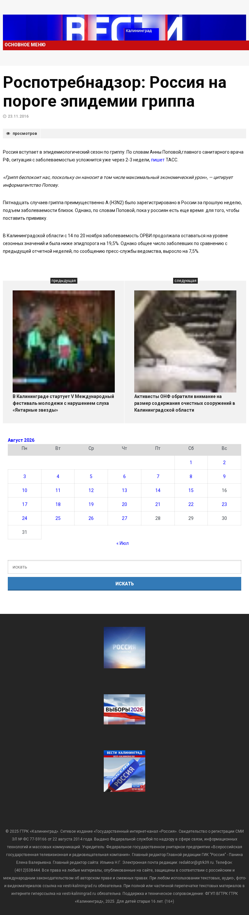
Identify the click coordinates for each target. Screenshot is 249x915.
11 (58, 490)
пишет (158, 159)
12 (91, 490)
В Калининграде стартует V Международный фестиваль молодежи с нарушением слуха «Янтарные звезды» (63, 403)
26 (91, 518)
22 (191, 504)
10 (24, 490)
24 (24, 518)
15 (191, 490)
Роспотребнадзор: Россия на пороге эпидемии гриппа (115, 92)
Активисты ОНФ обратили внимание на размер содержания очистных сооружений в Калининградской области (184, 403)
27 (124, 518)
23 (224, 504)
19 (91, 504)
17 (24, 504)
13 (124, 490)
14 (157, 490)
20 (124, 504)
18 (58, 504)
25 (58, 518)
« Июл (122, 543)
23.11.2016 (18, 116)
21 (157, 504)
